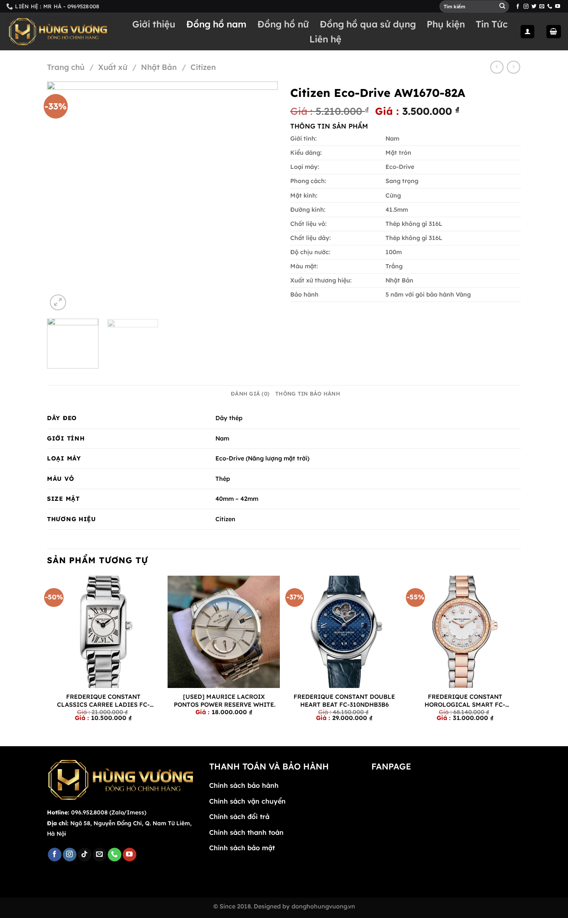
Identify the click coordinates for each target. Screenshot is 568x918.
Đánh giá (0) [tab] (250, 393)
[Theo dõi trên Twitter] (533, 7)
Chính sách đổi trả (239, 816)
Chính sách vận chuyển (247, 801)
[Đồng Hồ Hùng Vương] (59, 32)
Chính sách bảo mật (242, 848)
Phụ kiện (446, 24)
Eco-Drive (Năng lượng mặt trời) (262, 458)
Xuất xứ (112, 67)
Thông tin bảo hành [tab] (307, 393)
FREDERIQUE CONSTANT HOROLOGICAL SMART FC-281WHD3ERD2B (465, 700)
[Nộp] (502, 6)
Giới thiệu (153, 24)
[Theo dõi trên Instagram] (526, 7)
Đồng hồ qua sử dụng (368, 24)
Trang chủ (65, 67)
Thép (222, 479)
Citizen (203, 67)
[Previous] (61, 197)
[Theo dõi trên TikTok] (84, 855)
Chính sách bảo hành (244, 785)
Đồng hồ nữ (283, 24)
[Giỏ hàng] (553, 32)
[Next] (262, 197)
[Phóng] (58, 302)
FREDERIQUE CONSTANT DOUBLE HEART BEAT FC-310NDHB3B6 (344, 700)
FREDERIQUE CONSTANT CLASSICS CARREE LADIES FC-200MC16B (103, 700)
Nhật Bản (159, 67)
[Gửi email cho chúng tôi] (541, 7)
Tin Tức (492, 24)
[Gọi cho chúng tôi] (549, 7)
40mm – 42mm (236, 498)
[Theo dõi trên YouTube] (557, 7)
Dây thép (228, 418)
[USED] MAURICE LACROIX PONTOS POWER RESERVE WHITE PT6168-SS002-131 (224, 700)
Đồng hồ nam (216, 24)
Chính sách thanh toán (246, 832)
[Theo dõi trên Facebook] (517, 7)
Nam (222, 438)
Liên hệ (325, 39)
